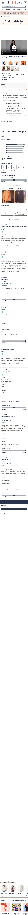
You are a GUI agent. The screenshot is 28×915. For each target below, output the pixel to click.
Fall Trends (19, 9)
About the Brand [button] (7, 121)
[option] (14, 13)
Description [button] (6, 93)
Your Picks (8, 9)
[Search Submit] (25, 6)
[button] (3, 3)
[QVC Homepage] (1, 17)
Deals (2, 9)
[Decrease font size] (26, 89)
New (14, 9)
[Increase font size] (24, 89)
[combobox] (12, 6)
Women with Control (6, 81)
